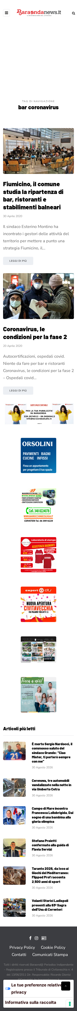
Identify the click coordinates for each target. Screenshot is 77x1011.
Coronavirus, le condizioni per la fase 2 (35, 332)
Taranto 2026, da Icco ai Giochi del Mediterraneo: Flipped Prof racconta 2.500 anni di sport (50, 875)
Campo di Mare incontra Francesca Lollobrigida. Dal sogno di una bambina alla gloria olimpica (52, 814)
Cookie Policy (53, 947)
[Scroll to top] (65, 986)
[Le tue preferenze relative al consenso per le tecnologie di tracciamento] (70, 1004)
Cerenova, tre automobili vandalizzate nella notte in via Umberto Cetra (51, 784)
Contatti (19, 954)
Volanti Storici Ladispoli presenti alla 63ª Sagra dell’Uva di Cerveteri (50, 904)
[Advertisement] (38, 58)
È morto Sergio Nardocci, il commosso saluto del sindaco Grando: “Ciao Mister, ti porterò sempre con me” (52, 752)
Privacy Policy (22, 947)
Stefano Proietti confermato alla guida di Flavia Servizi (50, 845)
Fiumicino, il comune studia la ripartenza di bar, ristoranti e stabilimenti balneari (33, 195)
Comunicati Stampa (50, 954)
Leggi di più (18, 261)
